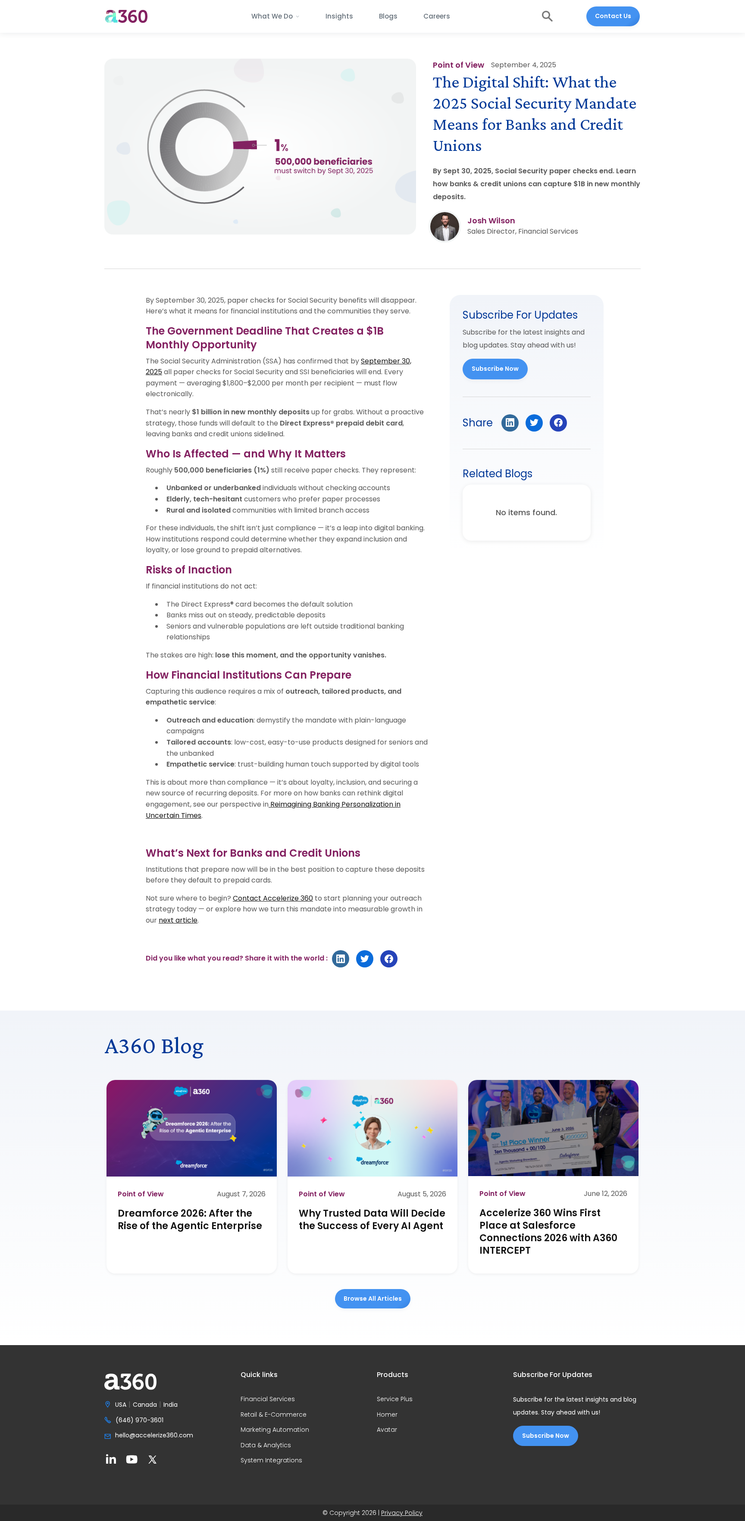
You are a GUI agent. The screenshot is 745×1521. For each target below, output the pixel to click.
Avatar (387, 1430)
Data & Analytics (266, 1445)
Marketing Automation (275, 1430)
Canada (145, 1405)
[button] (275, 16)
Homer (387, 1414)
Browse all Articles (373, 1298)
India (170, 1405)
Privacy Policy (402, 1512)
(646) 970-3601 (139, 1420)
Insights (339, 16)
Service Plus (395, 1399)
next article (178, 920)
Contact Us (613, 16)
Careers (436, 16)
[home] (126, 16)
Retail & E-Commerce (274, 1414)
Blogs (388, 16)
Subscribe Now (495, 368)
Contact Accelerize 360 (273, 898)
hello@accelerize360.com (154, 1435)
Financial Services (268, 1399)
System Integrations (271, 1460)
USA (120, 1405)
